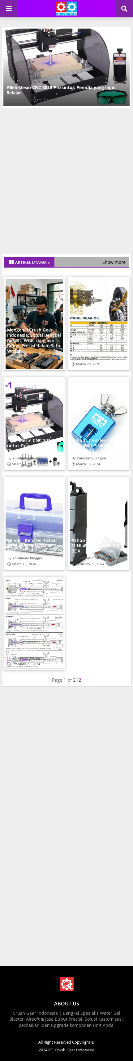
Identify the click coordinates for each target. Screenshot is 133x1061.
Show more (114, 262)
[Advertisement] (66, 182)
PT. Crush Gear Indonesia (70, 1050)
